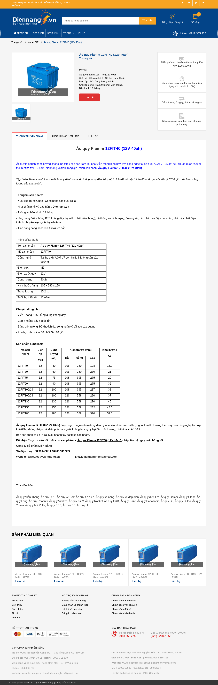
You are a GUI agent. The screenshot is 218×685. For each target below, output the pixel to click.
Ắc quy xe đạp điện (127, 497)
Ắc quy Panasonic (148, 501)
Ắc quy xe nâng (105, 497)
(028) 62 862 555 (161, 636)
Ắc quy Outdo (183, 501)
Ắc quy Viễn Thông (27, 497)
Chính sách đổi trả (121, 609)
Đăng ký (179, 22)
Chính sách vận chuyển (124, 604)
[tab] (29, 136)
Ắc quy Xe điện (85, 497)
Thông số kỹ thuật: (27, 239)
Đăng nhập (167, 22)
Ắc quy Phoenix (38, 501)
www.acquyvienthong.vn (51, 456)
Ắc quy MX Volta (35, 505)
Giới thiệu (17, 604)
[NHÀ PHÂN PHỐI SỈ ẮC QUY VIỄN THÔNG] (34, 17)
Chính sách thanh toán (124, 600)
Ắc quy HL (83, 505)
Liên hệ (16, 617)
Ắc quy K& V (76, 501)
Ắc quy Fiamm (90, 148)
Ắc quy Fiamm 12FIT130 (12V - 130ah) (145, 575)
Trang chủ (17, 600)
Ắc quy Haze (128, 501)
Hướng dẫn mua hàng (74, 600)
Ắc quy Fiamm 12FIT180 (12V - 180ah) (28, 575)
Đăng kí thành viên (72, 613)
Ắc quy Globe (187, 497)
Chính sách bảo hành (123, 613)
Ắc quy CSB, (54, 505)
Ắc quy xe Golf (65, 497)
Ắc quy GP (167, 501)
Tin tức (15, 613)
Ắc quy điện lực (149, 497)
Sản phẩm (17, 609)
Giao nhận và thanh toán (75, 604)
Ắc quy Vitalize (58, 501)
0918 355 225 (197, 33)
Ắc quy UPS (48, 497)
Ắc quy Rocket (94, 501)
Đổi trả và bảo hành (72, 609)
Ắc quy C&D (111, 501)
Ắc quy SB (69, 505)
